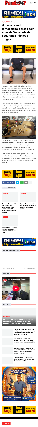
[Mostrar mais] (30, 182)
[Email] (26, 182)
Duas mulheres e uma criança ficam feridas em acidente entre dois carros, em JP (24, 359)
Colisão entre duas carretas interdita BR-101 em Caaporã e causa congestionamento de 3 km (24, 340)
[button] (2, 2)
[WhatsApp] (22, 182)
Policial (13, 22)
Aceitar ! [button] (6, 423)
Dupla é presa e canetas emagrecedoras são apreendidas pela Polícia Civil (9, 230)
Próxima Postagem (29, 268)
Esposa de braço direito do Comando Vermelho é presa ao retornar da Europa (28, 206)
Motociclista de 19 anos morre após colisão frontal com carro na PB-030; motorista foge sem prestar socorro (24, 350)
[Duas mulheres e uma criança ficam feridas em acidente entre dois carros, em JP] (7, 360)
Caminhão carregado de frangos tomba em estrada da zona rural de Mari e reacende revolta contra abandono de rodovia (25, 332)
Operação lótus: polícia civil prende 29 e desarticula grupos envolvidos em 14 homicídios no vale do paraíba (9, 208)
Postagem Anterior (8, 268)
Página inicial (6, 22)
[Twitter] (17, 182)
